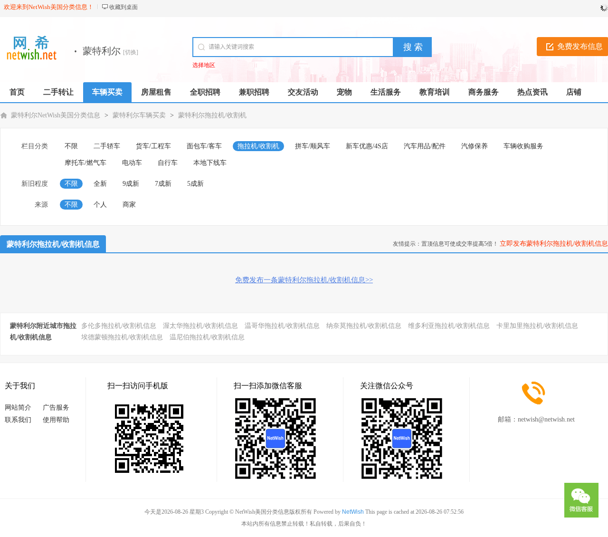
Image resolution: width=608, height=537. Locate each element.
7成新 (163, 183)
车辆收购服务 (523, 146)
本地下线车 (210, 162)
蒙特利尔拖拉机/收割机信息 (53, 244)
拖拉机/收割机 (258, 146)
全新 (100, 183)
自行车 (168, 162)
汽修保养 (474, 146)
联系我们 (18, 419)
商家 (129, 204)
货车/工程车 (153, 146)
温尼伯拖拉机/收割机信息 (207, 337)
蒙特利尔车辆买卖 (139, 115)
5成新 (195, 183)
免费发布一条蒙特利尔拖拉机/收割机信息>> (304, 280)
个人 (100, 204)
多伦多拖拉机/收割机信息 (118, 325)
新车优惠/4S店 (367, 146)
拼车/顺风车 (312, 146)
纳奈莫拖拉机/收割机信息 (363, 325)
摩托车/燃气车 (85, 162)
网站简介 (18, 407)
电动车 (132, 162)
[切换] (130, 52)
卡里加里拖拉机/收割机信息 (537, 325)
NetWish (353, 511)
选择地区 (203, 65)
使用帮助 (56, 419)
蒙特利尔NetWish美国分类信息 (55, 115)
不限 (71, 146)
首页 (17, 92)
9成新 (131, 183)
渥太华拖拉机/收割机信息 (200, 325)
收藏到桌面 (123, 7)
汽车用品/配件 (425, 146)
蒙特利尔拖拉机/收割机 (212, 115)
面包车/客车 (204, 146)
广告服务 (56, 407)
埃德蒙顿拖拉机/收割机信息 (122, 337)
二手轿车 (107, 146)
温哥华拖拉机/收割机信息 (282, 325)
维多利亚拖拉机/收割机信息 (449, 325)
